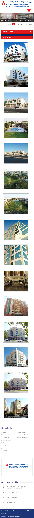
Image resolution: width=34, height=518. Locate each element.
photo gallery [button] (8, 32)
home (4, 432)
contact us (5, 450)
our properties (6, 440)
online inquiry (6, 448)
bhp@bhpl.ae (11, 502)
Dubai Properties (22, 437)
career (4, 445)
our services (6, 437)
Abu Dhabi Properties (23, 435)
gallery (4, 442)
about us (5, 435)
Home (21, 20)
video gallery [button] (7, 37)
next (30, 24)
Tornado (17, 516)
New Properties (22, 432)
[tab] (17, 32)
